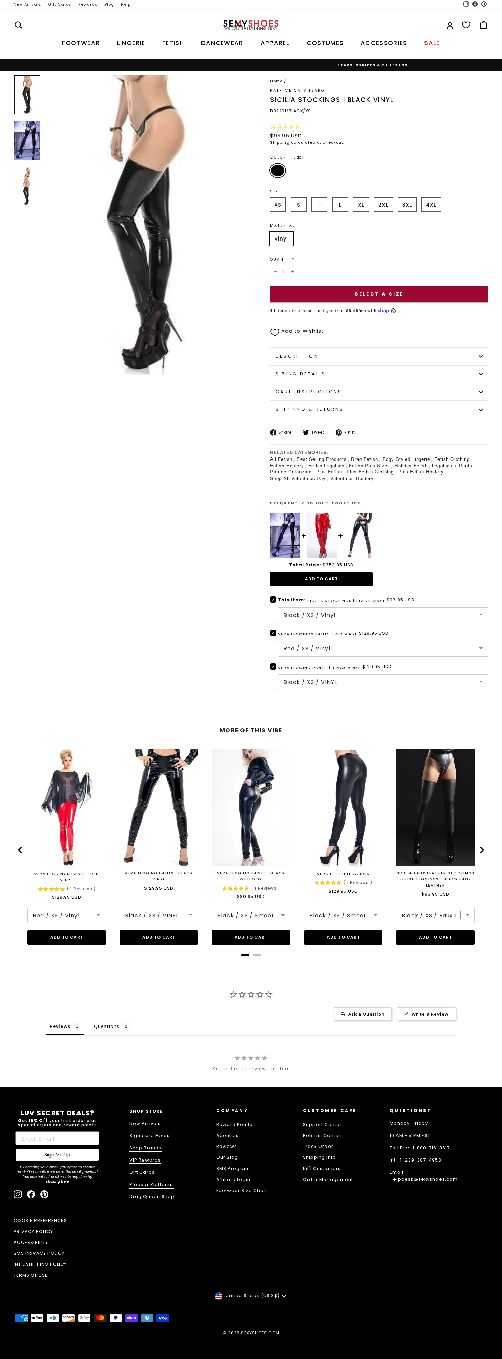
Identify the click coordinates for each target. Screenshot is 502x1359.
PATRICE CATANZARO (297, 90)
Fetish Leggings (326, 465)
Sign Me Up (57, 1154)
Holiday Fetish (411, 465)
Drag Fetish (364, 459)
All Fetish (281, 459)
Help (126, 4)
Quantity (282, 259)
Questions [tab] (107, 1026)
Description (297, 356)
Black (277, 170)
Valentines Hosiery (352, 478)
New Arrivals (27, 4)
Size (276, 191)
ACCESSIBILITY (31, 1242)
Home (276, 81)
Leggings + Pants (452, 465)
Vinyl (281, 238)
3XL (407, 204)
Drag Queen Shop (152, 1196)
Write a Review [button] (430, 1014)
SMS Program (233, 1168)
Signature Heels (149, 1135)
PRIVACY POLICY (33, 1231)
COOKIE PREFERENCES (40, 1220)
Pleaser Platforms (152, 1184)
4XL (431, 204)
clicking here (57, 1181)
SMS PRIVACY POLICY (39, 1253)
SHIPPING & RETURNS (310, 409)
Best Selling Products (322, 459)
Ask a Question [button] (366, 1014)
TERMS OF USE (31, 1275)
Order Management (328, 1179)
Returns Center (322, 1135)
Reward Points (234, 1124)
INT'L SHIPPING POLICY (40, 1264)
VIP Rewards (145, 1160)
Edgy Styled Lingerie (406, 459)
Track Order (318, 1146)
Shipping (280, 142)
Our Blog (227, 1157)
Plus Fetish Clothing (370, 471)
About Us (227, 1135)
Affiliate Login (233, 1179)
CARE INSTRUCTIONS (309, 391)
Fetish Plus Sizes (369, 465)
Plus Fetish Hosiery (421, 471)
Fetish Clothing (452, 459)
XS (277, 204)
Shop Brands (145, 1147)
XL (361, 204)
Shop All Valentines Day (298, 478)
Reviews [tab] (60, 1026)
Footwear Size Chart (241, 1190)
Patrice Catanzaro (291, 471)
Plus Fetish (329, 471)
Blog (109, 4)
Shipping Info (319, 1157)
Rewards (88, 4)
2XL (383, 204)
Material (282, 225)
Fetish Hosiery (287, 465)
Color (286, 157)
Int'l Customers (322, 1168)
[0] (466, 25)
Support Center (322, 1124)
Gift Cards (60, 4)
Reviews (226, 1146)
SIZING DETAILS (301, 374)
